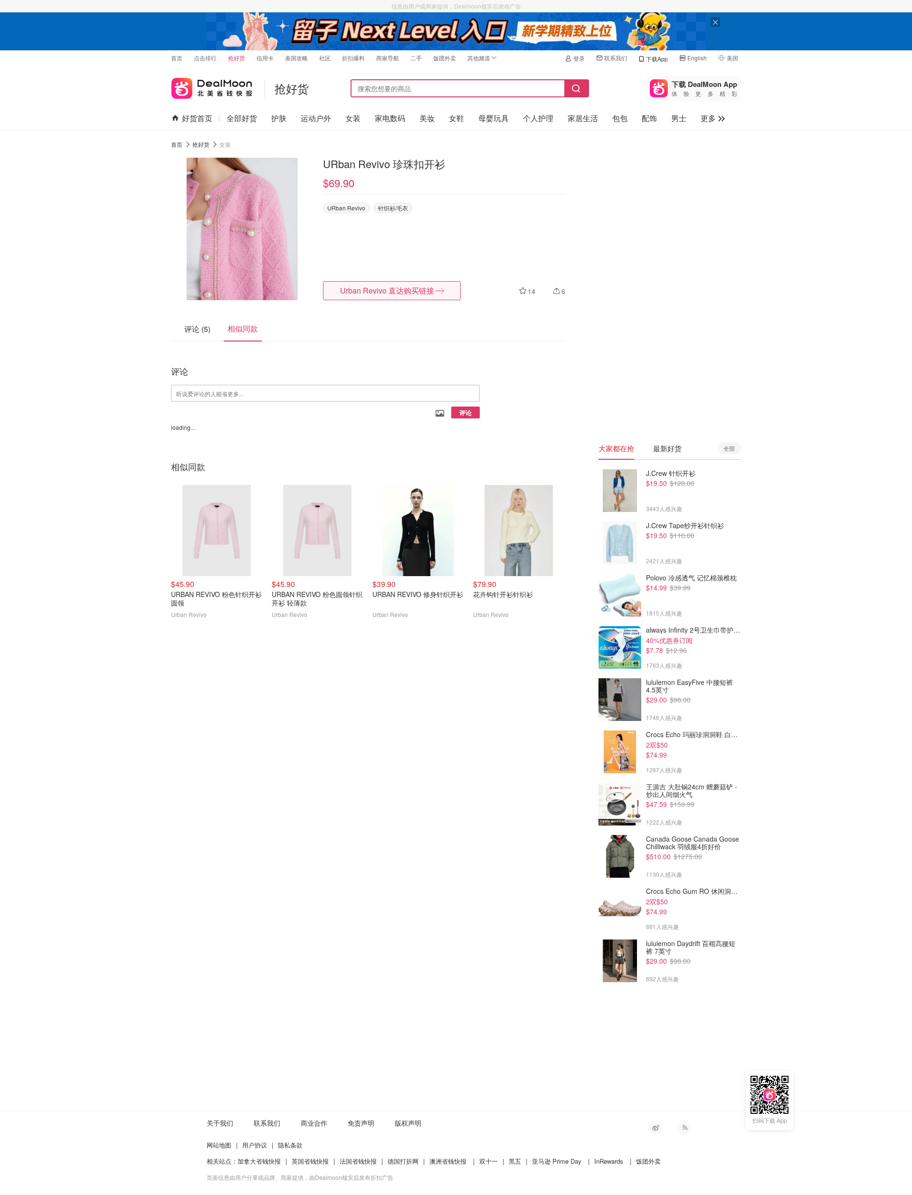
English (697, 58)
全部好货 (242, 118)
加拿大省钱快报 (259, 1161)
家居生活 (583, 118)
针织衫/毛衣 (393, 208)
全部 (729, 448)
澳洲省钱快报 (447, 1161)
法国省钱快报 (358, 1161)
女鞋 (456, 118)
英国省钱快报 (310, 1161)
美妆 (427, 118)
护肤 (278, 118)
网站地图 (219, 1144)
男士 (678, 118)
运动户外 (316, 118)
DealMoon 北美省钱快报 (212, 86)
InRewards (608, 1161)
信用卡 (265, 58)
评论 (465, 412)
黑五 (515, 1161)
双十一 (488, 1161)
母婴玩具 (493, 118)
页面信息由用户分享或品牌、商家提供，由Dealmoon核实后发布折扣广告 (300, 1177)
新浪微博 (655, 1127)
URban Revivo (346, 208)
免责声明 (361, 1123)
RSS (684, 1127)
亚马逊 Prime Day (556, 1161)
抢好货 (236, 58)
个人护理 (538, 118)
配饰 (649, 118)
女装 (353, 118)
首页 (176, 58)
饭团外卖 (444, 58)
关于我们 (220, 1123)
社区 (325, 58)
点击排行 (205, 58)
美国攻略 (296, 58)
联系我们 (615, 58)
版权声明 (408, 1123)
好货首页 (197, 118)
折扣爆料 (353, 58)
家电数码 (390, 118)
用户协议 (254, 1144)
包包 (619, 118)
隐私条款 (290, 1144)
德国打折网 (403, 1161)
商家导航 (387, 58)
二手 (416, 58)
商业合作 (314, 1123)
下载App (657, 59)
